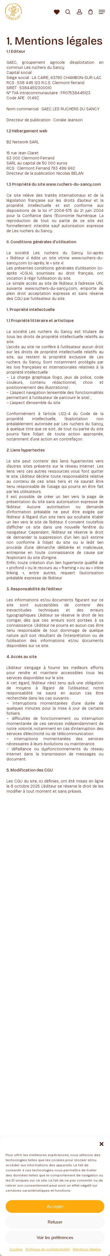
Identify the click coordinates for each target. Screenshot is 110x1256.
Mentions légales (87, 1249)
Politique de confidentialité (48, 1249)
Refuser (55, 1222)
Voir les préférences (55, 1237)
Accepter (55, 1206)
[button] (101, 1144)
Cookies (16, 1249)
